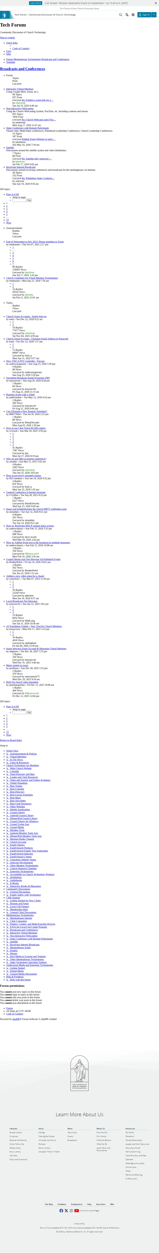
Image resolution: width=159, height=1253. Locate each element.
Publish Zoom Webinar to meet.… (38, 139)
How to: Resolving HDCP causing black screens (30, 525)
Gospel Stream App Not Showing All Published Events (33, 559)
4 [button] (6, 211)
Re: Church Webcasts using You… (39, 119)
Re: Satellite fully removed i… (37, 158)
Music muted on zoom (17, 665)
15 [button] (7, 220)
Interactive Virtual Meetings (19, 89)
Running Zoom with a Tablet (20, 394)
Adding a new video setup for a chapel (25, 576)
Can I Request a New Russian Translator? (26, 411)
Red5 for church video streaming (22, 682)
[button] (12, 194)
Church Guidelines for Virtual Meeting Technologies (32, 278)
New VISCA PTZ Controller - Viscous (25, 361)
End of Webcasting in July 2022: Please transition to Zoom (35, 241)
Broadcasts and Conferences (22, 69)
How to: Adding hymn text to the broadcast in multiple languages (38, 542)
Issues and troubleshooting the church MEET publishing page (36, 509)
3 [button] (6, 208)
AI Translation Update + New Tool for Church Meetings (34, 626)
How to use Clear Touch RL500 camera (25, 428)
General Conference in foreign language (25, 492)
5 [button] (6, 214)
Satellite (10, 147)
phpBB (16, 1019)
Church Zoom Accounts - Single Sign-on (26, 316)
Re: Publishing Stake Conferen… (38, 178)
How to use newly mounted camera (23, 475)
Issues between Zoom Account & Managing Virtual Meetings (36, 648)
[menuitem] (20, 48)
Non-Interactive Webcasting (20, 108)
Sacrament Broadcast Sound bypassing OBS (28, 378)
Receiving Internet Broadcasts (21, 167)
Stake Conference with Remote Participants (27, 128)
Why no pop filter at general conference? (26, 458)
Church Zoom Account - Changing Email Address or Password (37, 338)
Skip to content (7, 37)
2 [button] (6, 206)
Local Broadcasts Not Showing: (22, 601)
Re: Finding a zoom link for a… (37, 100)
